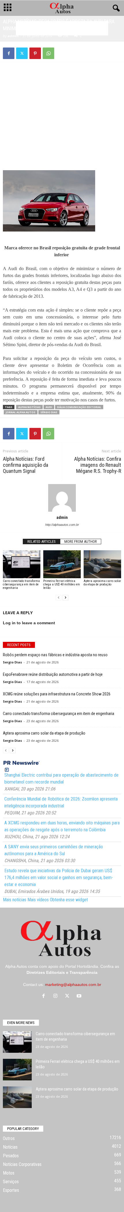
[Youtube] (79, 996)
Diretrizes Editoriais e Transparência (62, 972)
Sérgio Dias (48, 412)
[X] (22, 53)
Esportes (11, 1190)
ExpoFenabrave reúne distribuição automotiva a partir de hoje (53, 674)
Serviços (11, 1181)
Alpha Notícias (29, 407)
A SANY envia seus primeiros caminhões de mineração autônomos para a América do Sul (53, 850)
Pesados (11, 1155)
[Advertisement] (62, 107)
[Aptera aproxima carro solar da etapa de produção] (102, 564)
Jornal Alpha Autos (20, 412)
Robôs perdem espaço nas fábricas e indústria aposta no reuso (55, 655)
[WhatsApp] (48, 53)
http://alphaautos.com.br (62, 524)
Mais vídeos (38, 899)
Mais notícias (14, 899)
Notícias (10, 1147)
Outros (9, 1138)
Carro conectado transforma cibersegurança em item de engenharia (21, 584)
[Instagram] (57, 996)
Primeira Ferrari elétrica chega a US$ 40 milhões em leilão (61, 584)
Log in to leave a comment (29, 623)
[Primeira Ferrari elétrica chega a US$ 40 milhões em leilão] (62, 564)
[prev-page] (58, 598)
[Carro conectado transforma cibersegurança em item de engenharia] (21, 564)
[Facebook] (8, 53)
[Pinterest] (35, 53)
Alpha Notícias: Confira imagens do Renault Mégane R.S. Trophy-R (97, 465)
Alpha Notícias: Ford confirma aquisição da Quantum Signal (25, 465)
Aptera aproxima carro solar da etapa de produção (102, 582)
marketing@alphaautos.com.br (73, 984)
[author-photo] (62, 498)
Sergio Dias (12, 662)
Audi (49, 407)
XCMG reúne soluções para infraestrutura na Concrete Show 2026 (56, 694)
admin (13, 36)
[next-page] (65, 598)
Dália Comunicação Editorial (79, 407)
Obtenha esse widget (69, 899)
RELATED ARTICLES (41, 541)
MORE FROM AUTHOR (80, 541)
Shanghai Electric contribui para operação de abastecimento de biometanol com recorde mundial (61, 778)
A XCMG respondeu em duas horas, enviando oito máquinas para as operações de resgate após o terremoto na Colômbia (62, 826)
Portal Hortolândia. (82, 966)
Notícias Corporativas (22, 1164)
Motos (8, 1173)
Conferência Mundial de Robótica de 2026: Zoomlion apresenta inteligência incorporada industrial (61, 802)
